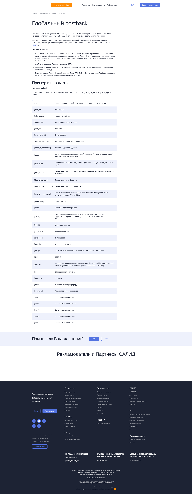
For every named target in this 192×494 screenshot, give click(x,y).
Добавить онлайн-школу (42, 398)
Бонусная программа (71, 404)
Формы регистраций (103, 398)
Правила (67, 410)
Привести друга (69, 401)
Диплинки (100, 407)
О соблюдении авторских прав (96, 477)
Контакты (36, 402)
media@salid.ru (135, 460)
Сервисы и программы (137, 420)
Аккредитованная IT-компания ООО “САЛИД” (96, 472)
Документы (133, 395)
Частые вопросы (69, 426)
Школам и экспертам (136, 417)
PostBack (100, 410)
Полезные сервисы (70, 407)
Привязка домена (102, 401)
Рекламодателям (98, 5)
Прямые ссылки (102, 395)
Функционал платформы (72, 398)
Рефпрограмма (112, 5)
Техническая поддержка (72, 439)
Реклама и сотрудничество (138, 401)
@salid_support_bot (72, 461)
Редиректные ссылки (104, 392)
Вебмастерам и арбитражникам (140, 414)
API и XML (100, 413)
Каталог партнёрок (70, 395)
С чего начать (69, 423)
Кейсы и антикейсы (136, 423)
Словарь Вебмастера (71, 436)
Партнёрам (86, 5)
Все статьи (133, 426)
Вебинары (67, 433)
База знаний (68, 430)
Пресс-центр (134, 398)
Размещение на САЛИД (137, 439)
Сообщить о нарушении (40, 438)
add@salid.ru (102, 460)
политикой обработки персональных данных (96, 483)
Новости (132, 404)
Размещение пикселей (104, 404)
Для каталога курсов (103, 423)
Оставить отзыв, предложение (42, 435)
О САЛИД (133, 392)
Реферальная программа (42, 394)
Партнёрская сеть (70, 392)
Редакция (133, 430)
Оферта (132, 443)
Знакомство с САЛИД (71, 420)
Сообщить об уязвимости (40, 441)
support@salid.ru (71, 457)
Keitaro (35, 45)
